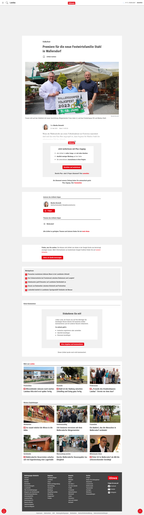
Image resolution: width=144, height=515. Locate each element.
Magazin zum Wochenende (31, 492)
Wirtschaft (71, 494)
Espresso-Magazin (29, 506)
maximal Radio (28, 498)
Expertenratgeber (29, 504)
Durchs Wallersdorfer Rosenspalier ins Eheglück (72, 458)
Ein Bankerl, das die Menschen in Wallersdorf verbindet (103, 428)
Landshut (50, 479)
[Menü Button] (3, 2)
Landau (12, 2)
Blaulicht (70, 479)
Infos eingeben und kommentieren (72, 344)
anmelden (86, 173)
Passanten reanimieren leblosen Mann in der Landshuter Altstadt (48, 274)
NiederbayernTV (28, 500)
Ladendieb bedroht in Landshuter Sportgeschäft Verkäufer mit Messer (50, 290)
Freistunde (71, 490)
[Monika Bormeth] (46, 127)
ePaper (88, 477)
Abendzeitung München (30, 494)
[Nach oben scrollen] (140, 511)
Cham (49, 482)
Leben (70, 496)
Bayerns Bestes (28, 502)
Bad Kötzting (51, 486)
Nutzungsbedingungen (62, 513)
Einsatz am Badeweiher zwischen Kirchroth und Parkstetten (47, 286)
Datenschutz (47, 513)
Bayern (70, 477)
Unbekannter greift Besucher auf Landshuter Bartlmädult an (47, 282)
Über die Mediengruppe (30, 490)
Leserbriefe (27, 488)
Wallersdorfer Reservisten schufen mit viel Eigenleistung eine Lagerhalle (39, 458)
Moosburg (50, 494)
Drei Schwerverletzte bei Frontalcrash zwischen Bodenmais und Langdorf (51, 278)
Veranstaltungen (90, 494)
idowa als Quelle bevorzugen (52, 258)
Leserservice (89, 484)
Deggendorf (51, 496)
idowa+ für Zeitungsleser (92, 479)
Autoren (26, 477)
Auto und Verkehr (73, 500)
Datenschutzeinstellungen (101, 513)
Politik (70, 488)
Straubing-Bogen (52, 477)
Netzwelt (70, 502)
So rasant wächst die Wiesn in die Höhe (38, 428)
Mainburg (50, 490)
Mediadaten (73, 513)
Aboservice (89, 482)
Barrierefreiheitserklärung (85, 513)
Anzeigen (88, 490)
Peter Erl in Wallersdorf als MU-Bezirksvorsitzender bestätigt (105, 458)
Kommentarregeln (29, 486)
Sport (69, 482)
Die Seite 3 (71, 484)
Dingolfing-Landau (53, 492)
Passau (50, 498)
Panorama (71, 498)
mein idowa (85, 231)
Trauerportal (89, 488)
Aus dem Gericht (72, 486)
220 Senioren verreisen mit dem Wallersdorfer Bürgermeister (69, 428)
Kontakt (26, 479)
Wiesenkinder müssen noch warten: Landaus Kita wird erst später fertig (39, 390)
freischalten (78, 183)
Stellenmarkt (89, 486)
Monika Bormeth (58, 125)
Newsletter (27, 484)
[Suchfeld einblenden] (7, 2)
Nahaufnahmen (72, 492)
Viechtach (50, 488)
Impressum (39, 513)
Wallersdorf (50, 224)
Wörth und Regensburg (54, 484)
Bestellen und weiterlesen (72, 167)
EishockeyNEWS (28, 496)
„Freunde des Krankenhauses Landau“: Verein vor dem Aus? (102, 390)
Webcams (88, 492)
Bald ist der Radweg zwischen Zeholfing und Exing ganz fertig (70, 390)
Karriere (26, 482)
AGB (53, 513)
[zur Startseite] (114, 477)
